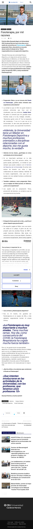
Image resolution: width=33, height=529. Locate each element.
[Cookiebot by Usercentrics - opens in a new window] (23, 241)
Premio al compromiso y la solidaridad (24, 424)
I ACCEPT (16, 275)
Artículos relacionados (9, 433)
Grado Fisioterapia (18, 403)
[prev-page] (3, 494)
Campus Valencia (19, 401)
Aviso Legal (10, 522)
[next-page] (5, 494)
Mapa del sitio (22, 524)
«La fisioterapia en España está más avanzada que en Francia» (9, 425)
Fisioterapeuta (21, 45)
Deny (16, 286)
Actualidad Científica (4, 441)
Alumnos (9, 29)
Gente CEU (7, 27)
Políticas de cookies (19, 522)
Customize (15, 280)
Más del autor (20, 433)
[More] (24, 413)
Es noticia (4, 465)
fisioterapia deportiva (7, 403)
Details (26, 269)
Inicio (2, 27)
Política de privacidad (12, 524)
